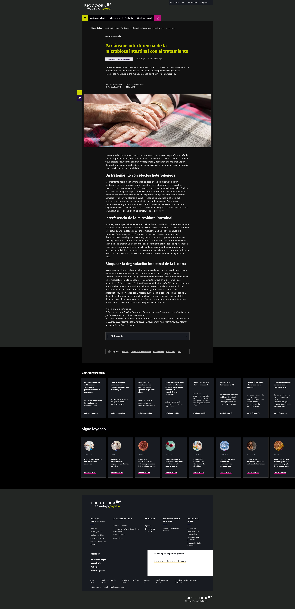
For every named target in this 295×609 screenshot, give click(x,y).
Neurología (140, 59)
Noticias (93, 528)
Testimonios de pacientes (193, 538)
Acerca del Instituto (189, 2)
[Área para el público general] (157, 18)
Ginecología (115, 18)
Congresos (150, 519)
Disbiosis (125, 351)
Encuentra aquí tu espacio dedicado (170, 561)
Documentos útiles (193, 520)
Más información (91, 413)
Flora (179, 351)
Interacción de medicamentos (119, 59)
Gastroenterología (98, 18)
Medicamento (158, 351)
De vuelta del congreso (150, 530)
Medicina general (144, 18)
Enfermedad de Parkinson (141, 351)
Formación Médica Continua (171, 520)
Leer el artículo (90, 472)
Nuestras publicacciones (97, 520)
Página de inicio (97, 28)
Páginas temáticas (97, 535)
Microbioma (170, 351)
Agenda (148, 525)
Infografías (191, 528)
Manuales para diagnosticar (193, 533)
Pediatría (129, 18)
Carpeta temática (97, 538)
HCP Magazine (96, 532)
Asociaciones (118, 538)
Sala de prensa (119, 534)
